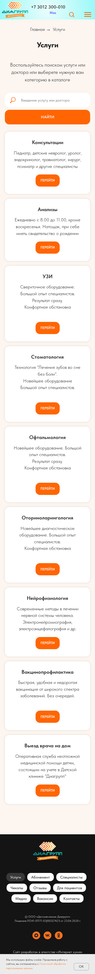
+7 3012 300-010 (48, 7)
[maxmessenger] (36, 935)
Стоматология (47, 357)
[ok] (59, 935)
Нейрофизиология (47, 598)
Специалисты (71, 877)
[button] (72, 14)
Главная (37, 29)
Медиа (21, 898)
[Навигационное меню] (87, 14)
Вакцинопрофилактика (47, 672)
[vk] (47, 935)
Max (53, 13)
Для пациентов (69, 888)
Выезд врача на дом (47, 745)
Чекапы (16, 888)
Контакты (71, 898)
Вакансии (45, 898)
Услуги (59, 29)
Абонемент (40, 877)
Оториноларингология (47, 518)
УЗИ (48, 276)
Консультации (47, 142)
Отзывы (40, 888)
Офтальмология (47, 437)
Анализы (47, 209)
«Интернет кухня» (69, 952)
